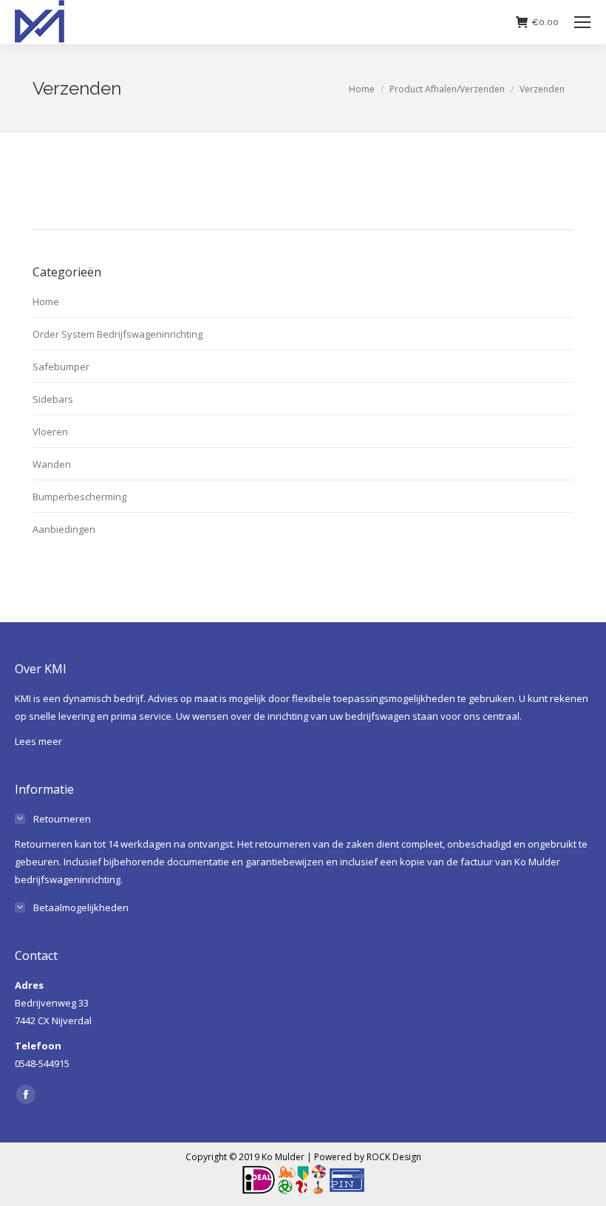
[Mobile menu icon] (582, 22)
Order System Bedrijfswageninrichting (117, 334)
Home (46, 301)
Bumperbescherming (79, 496)
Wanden (52, 464)
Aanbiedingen (64, 529)
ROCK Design (394, 1157)
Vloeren (50, 431)
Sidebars (53, 399)
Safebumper (61, 366)
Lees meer (38, 741)
